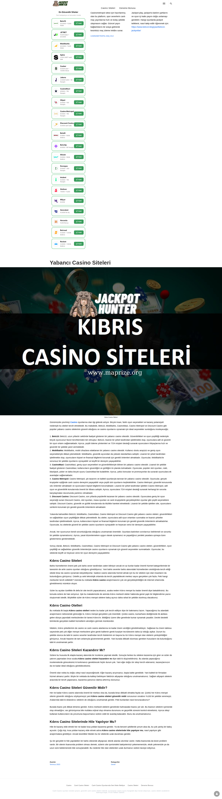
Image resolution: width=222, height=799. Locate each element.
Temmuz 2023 (55, 764)
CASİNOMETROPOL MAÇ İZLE (102, 36)
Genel (113, 764)
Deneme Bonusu (127, 8)
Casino (73, 422)
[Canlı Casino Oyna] (62, 3)
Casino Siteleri (108, 8)
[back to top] (217, 794)
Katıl (80, 23)
